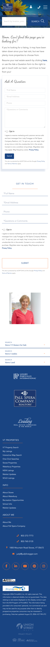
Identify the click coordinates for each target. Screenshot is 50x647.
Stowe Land (10, 362)
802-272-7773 (39, 7)
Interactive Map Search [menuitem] (12, 455)
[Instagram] (43, 566)
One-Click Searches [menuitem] (11, 459)
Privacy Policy (34, 150)
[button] (38, 21)
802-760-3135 (26, 542)
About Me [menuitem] (7, 522)
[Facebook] (6, 566)
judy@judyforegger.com (27, 554)
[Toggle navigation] (45, 7)
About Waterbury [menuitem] (10, 496)
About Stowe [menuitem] (8, 493)
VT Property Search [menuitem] (11, 448)
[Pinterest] (34, 566)
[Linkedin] (15, 566)
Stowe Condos (11, 353)
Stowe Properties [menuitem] (10, 463)
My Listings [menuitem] (7, 451)
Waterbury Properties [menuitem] (11, 467)
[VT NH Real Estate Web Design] (25, 627)
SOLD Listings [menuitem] (8, 478)
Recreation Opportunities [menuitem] (13, 500)
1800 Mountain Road (26, 548)
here (45, 60)
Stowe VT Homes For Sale (15, 345)
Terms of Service (12, 163)
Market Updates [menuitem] (9, 474)
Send (9, 156)
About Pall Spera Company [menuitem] (14, 526)
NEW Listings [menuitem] (8, 471)
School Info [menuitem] (7, 504)
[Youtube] (25, 566)
